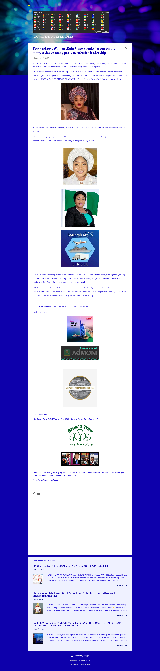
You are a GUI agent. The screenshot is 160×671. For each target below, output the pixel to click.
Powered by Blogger (81, 656)
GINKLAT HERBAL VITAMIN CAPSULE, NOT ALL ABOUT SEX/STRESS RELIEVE (72, 565)
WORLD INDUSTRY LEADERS (53, 36)
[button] (126, 48)
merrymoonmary (85, 660)
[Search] (130, 6)
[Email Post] (38, 494)
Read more (122, 586)
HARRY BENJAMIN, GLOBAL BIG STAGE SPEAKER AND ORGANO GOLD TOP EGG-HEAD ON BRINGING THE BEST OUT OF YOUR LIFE (77, 624)
